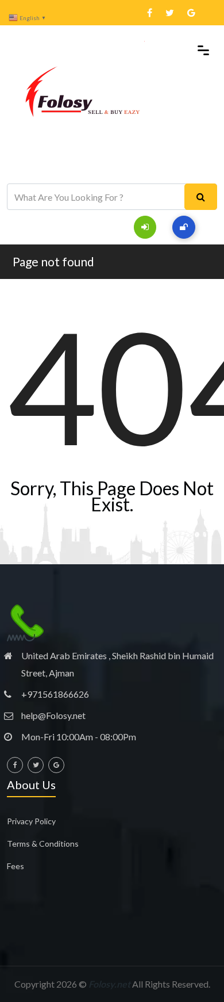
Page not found (53, 261)
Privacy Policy (31, 821)
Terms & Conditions (43, 843)
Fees (15, 866)
